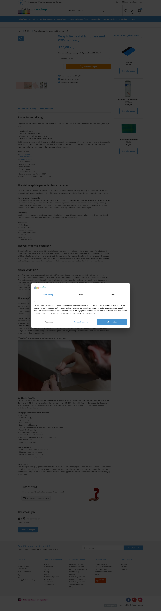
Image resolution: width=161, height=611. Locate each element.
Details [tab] (80, 295)
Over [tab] (113, 295)
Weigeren (49, 322)
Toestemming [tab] (47, 295)
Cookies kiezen (79, 322)
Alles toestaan (112, 322)
